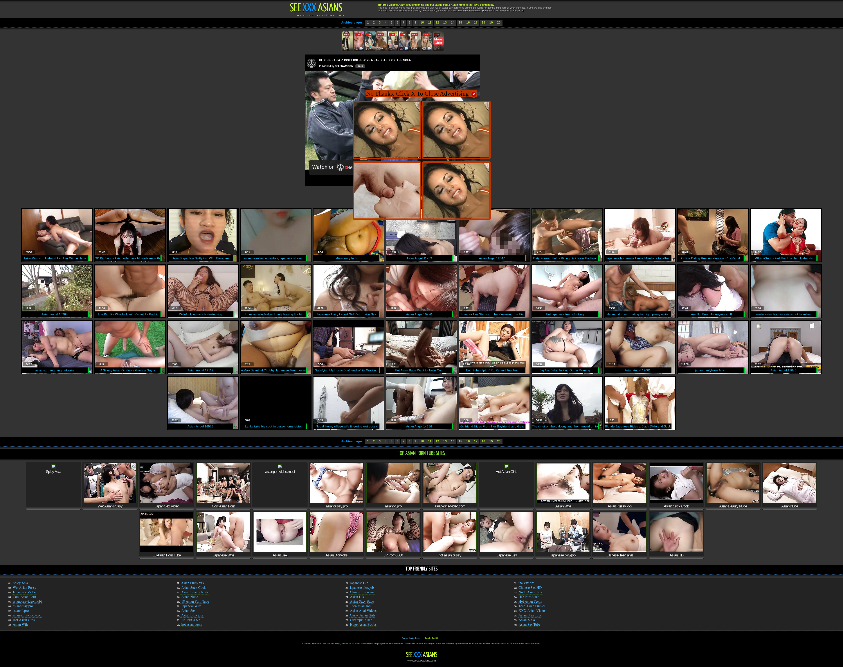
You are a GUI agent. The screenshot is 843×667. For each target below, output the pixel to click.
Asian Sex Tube (529, 624)
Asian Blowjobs (192, 615)
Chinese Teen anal (362, 592)
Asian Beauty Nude (195, 592)
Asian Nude (189, 596)
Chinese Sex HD (530, 587)
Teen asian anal (360, 605)
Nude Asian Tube (531, 592)
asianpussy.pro (23, 605)
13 (445, 22)
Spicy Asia (20, 582)
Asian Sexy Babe (362, 601)
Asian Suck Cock (193, 587)
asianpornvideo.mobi (27, 601)
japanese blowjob (362, 587)
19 (491, 22)
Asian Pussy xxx (192, 582)
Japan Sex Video (24, 592)
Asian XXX (527, 619)
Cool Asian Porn (24, 596)
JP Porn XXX (191, 619)
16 (468, 22)
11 (429, 22)
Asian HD (357, 596)
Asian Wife (20, 624)
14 (452, 22)
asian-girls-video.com (27, 615)
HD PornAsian (529, 596)
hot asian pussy (191, 624)
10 (422, 22)
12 (437, 22)
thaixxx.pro (526, 582)
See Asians (421, 655)
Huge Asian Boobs (363, 624)
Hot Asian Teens (530, 601)
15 (460, 22)
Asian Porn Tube (530, 615)
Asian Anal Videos (363, 610)
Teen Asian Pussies (532, 605)
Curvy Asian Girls (362, 615)
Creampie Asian (361, 619)
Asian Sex (188, 610)
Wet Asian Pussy (24, 587)
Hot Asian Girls (24, 619)
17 (475, 22)
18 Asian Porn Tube (195, 601)
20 (499, 22)
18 (483, 22)
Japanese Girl (359, 582)
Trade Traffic (432, 638)
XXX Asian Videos (532, 610)
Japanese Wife (191, 605)
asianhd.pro (21, 610)
